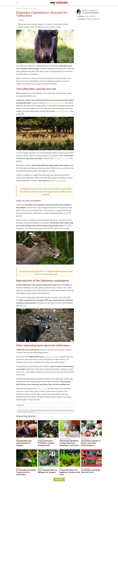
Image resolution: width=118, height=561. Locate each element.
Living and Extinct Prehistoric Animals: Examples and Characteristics (46, 443)
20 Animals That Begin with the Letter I (90, 471)
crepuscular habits (51, 357)
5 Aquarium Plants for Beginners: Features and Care (69, 472)
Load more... (59, 479)
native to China (42, 388)
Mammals (33, 8)
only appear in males (60, 158)
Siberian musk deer (63, 111)
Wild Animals (25, 8)
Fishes (18, 468)
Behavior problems (65, 439)
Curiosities (41, 439)
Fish (60, 468)
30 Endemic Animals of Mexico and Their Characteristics (90, 443)
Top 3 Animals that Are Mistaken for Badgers (47, 471)
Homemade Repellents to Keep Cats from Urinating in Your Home (69, 443)
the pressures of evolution (55, 103)
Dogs (17, 439)
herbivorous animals (58, 180)
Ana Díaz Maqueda (93, 13)
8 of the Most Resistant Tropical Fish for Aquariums (26, 472)
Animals (18, 8)
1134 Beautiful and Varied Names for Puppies (23, 443)
